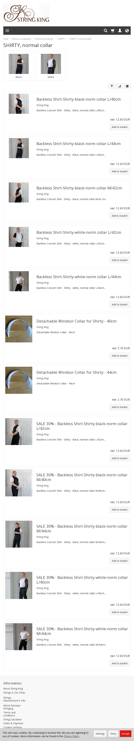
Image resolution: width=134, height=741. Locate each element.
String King (42, 105)
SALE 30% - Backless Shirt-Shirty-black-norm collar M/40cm (81, 477)
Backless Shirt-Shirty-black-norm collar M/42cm (79, 188)
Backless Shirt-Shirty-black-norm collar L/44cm (78, 143)
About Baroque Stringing (12, 707)
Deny (113, 733)
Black (19, 77)
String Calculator (12, 719)
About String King (13, 688)
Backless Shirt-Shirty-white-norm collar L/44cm (78, 276)
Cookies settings (12, 727)
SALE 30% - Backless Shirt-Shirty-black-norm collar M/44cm (81, 528)
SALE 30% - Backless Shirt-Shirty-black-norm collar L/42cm (81, 426)
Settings (100, 733)
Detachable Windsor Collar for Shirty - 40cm (76, 321)
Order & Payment (13, 723)
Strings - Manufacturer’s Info (14, 699)
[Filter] (111, 86)
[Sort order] (119, 86)
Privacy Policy (71, 736)
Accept (125, 733)
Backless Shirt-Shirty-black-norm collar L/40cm (78, 99)
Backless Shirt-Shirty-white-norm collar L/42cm (78, 232)
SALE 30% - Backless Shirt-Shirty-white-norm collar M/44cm (82, 631)
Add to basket (120, 127)
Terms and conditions (9, 714)
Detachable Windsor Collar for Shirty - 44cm (76, 372)
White (51, 77)
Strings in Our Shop (14, 692)
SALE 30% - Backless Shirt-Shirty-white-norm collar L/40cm (82, 580)
